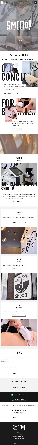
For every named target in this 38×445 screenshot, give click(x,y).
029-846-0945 (19, 410)
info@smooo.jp (20, 440)
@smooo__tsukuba (19, 388)
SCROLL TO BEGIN (19, 40)
